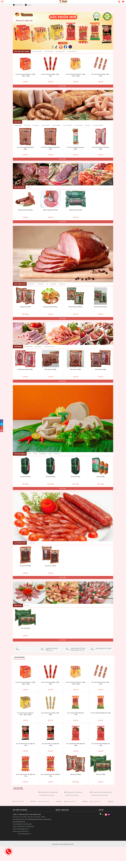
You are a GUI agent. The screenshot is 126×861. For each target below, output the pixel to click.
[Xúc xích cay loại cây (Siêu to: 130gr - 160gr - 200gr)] (25, 63)
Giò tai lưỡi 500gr (50, 476)
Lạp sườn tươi (19, 543)
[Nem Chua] (63, 592)
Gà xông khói (40, 284)
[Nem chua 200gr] (25, 617)
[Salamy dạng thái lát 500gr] (25, 199)
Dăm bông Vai (38, 346)
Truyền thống (19, 454)
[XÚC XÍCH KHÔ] (63, 174)
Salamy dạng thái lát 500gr (25, 210)
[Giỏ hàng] (123, 2)
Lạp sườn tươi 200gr (50, 565)
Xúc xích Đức (36, 125)
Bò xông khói (53, 284)
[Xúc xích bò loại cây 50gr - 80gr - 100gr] (100, 63)
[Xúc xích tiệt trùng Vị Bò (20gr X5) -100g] (75, 732)
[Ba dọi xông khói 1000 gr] (75, 296)
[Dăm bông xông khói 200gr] (25, 358)
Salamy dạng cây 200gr (75, 210)
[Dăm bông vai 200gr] (100, 358)
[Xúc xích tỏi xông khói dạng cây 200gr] (100, 136)
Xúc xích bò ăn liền (48, 51)
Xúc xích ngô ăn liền (72, 51)
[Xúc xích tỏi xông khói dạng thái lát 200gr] (50, 136)
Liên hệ (29, 5)
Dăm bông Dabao (28, 346)
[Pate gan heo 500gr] (25, 296)
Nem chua (26, 605)
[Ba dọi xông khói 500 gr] (100, 296)
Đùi (47, 284)
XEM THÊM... (63, 86)
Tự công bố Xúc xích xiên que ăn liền (99, 795)
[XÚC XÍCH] (63, 105)
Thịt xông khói (19, 284)
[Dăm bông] (63, 334)
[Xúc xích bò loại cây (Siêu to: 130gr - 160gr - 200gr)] (75, 63)
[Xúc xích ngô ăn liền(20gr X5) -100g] (100, 702)
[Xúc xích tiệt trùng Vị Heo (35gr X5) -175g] (25, 763)
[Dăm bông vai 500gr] (75, 358)
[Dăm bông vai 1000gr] (50, 358)
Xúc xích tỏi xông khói (98, 125)
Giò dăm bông (42, 453)
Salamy (28, 187)
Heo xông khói (31, 284)
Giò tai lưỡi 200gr (75, 476)
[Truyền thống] (63, 418)
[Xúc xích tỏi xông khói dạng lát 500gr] (25, 136)
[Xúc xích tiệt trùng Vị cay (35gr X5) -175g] (25, 732)
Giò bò (35, 453)
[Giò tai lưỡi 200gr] (75, 465)
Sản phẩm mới (19, 657)
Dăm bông (18, 346)
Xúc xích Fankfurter (56, 125)
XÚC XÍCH (17, 122)
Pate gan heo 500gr (25, 306)
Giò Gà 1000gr (101, 476)
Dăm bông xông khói (49, 346)
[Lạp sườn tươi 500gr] (25, 555)
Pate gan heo (62, 284)
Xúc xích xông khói (67, 125)
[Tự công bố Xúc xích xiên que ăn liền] (101, 792)
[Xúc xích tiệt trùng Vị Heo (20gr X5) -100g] (50, 763)
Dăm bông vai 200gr (100, 369)
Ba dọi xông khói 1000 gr (75, 306)
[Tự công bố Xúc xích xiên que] (73, 792)
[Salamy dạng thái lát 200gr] (50, 199)
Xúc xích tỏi (88, 125)
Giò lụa (29, 453)
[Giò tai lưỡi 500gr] (50, 465)
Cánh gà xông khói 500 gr (50, 306)
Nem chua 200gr (25, 628)
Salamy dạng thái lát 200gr (50, 210)
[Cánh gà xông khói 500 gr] (50, 296)
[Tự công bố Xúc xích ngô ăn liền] (48, 792)
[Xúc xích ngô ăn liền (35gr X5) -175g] (75, 702)
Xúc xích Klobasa (79, 125)
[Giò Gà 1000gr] (100, 465)
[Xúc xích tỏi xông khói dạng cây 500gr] (75, 136)
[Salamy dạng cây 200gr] (75, 199)
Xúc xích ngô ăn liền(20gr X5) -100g (100, 713)
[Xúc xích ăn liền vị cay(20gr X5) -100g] (50, 732)
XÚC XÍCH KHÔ (19, 187)
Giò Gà (50, 453)
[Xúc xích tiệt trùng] (63, 31)
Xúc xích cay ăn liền (60, 51)
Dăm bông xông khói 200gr (25, 369)
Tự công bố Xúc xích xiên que (72, 795)
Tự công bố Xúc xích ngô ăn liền (46, 795)
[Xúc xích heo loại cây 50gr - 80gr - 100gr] (50, 702)
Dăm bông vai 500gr (75, 369)
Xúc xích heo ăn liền (36, 51)
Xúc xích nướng (18, 125)
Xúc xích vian (27, 125)
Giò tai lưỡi (57, 453)
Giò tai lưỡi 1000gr (25, 476)
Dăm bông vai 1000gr (50, 369)
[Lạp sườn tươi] (63, 517)
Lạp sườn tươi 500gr (25, 565)
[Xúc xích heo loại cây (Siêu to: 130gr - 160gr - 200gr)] (25, 702)
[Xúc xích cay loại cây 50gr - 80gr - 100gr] (50, 63)
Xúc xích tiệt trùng (21, 51)
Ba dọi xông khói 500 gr (100, 306)
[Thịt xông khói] (63, 254)
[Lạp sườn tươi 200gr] (50, 555)
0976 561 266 (19, 5)
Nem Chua (18, 605)
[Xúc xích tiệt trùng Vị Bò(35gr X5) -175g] (100, 732)
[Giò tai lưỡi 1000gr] (25, 465)
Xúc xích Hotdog (45, 125)
